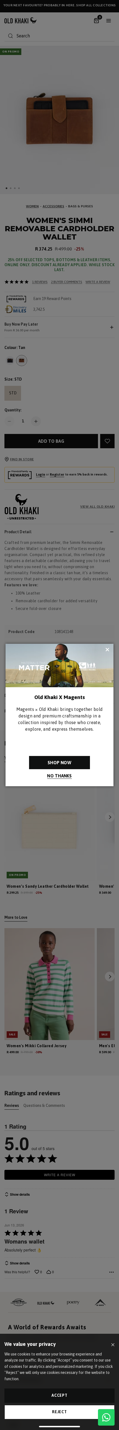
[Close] (113, 1345)
